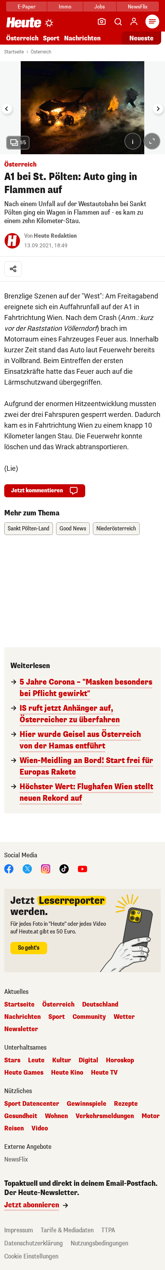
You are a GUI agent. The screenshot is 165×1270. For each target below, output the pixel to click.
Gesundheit (20, 1116)
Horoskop (120, 1060)
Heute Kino (67, 1073)
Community (89, 1017)
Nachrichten (22, 1017)
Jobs (99, 6)
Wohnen (56, 1116)
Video (39, 1128)
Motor (151, 1116)
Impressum (18, 1230)
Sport (51, 38)
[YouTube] (82, 868)
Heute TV (104, 1073)
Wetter (124, 1017)
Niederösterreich (116, 528)
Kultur (61, 1060)
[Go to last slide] (7, 109)
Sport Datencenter (31, 1104)
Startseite (14, 52)
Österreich (22, 38)
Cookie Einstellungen (31, 1256)
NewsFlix (137, 6)
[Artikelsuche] (117, 21)
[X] (27, 868)
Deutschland (100, 1004)
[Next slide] (158, 109)
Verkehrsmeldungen (105, 1116)
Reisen (14, 1128)
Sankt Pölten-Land (29, 528)
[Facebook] (8, 868)
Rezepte (126, 1104)
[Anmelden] (134, 21)
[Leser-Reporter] (101, 21)
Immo (65, 6)
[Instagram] (45, 868)
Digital (88, 1060)
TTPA (108, 1230)
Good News (72, 528)
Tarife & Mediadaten (67, 1230)
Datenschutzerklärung (33, 1243)
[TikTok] (64, 868)
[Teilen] (13, 269)
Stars (12, 1060)
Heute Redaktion (55, 236)
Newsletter (21, 1029)
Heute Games (23, 1073)
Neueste (141, 38)
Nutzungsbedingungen (99, 1243)
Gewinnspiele (86, 1104)
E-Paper (27, 6)
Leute (36, 1060)
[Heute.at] (23, 22)
